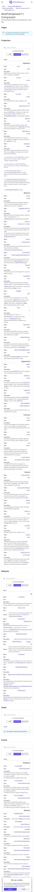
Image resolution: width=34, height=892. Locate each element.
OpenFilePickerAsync (21, 262)
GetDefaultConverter (9, 236)
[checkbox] (10, 54)
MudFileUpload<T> (10, 10)
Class (12, 440)
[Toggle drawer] (2, 2)
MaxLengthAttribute (9, 116)
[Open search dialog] (32, 2)
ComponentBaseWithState (14, 6)
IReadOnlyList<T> (9, 219)
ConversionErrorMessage (15, 616)
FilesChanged (21, 347)
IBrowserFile (7, 316)
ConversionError (13, 521)
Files (21, 826)
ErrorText (10, 74)
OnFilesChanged (16, 356)
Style (13, 427)
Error (17, 86)
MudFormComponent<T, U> (23, 8)
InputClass (20, 400)
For (16, 532)
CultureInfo (25, 242)
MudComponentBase (7, 8)
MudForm (13, 152)
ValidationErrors (9, 523)
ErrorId (14, 787)
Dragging (21, 818)
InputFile (7, 286)
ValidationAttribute (11, 189)
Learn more (22, 886)
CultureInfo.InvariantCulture (12, 250)
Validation (26, 562)
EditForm (11, 112)
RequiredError (22, 126)
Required (9, 141)
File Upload (19, 34)
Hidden (15, 288)
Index (3, 6)
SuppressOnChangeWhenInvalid (15, 874)
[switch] (12, 51)
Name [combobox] (5, 59)
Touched (6, 684)
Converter (14, 483)
